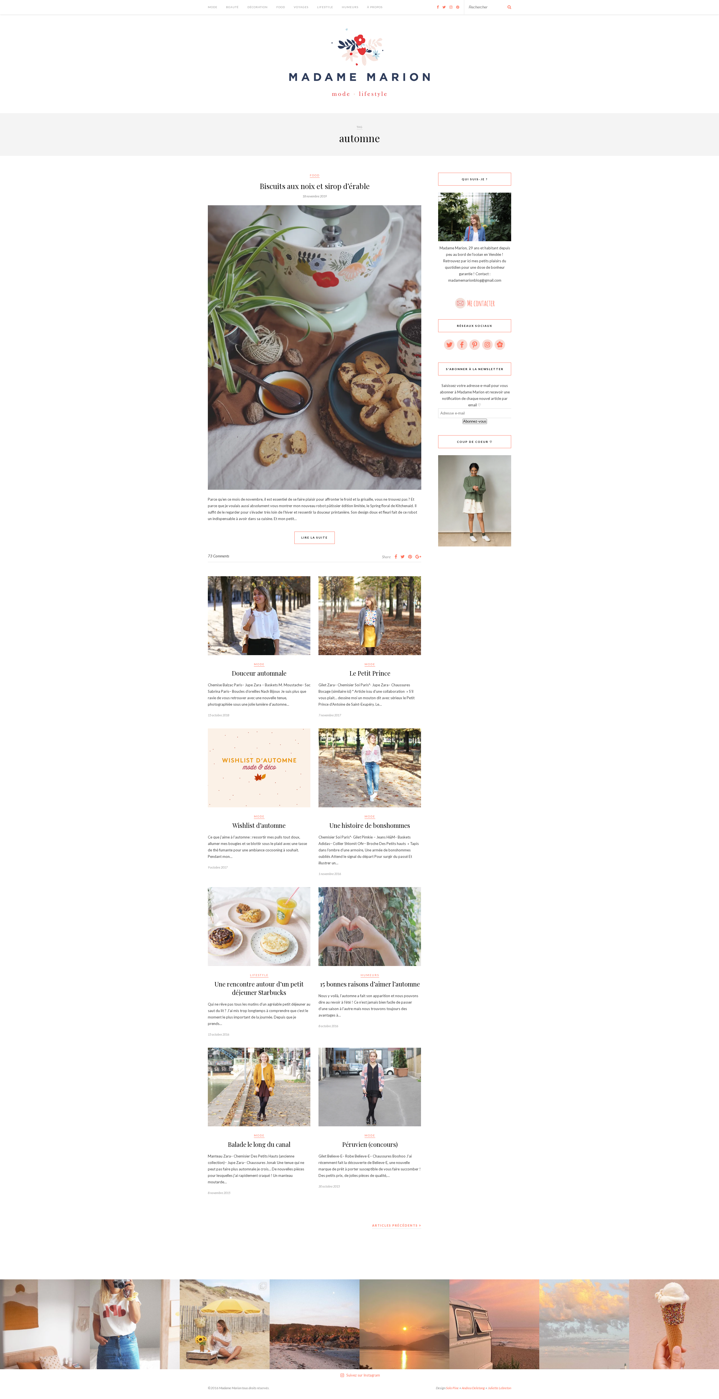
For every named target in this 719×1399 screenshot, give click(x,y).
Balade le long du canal (259, 1144)
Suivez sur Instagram (363, 1375)
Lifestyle (325, 7)
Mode (212, 7)
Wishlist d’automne (259, 825)
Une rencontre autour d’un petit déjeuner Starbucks (259, 988)
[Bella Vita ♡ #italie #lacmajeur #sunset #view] (404, 1324)
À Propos (375, 7)
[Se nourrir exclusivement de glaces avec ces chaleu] (674, 1324)
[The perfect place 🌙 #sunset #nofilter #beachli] (494, 1324)
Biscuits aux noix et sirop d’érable (315, 186)
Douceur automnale (259, 673)
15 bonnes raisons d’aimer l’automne (370, 984)
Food (280, 7)
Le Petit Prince (369, 673)
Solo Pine (452, 1388)
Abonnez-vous (474, 421)
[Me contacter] (474, 301)
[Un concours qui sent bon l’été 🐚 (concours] (225, 1324)
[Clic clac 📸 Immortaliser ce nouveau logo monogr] (135, 1324)
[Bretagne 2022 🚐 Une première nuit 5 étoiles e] (315, 1324)
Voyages (301, 7)
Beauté (232, 7)
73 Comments (218, 556)
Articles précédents (395, 1225)
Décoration (257, 7)
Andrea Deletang (473, 1388)
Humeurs (350, 7)
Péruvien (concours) (370, 1144)
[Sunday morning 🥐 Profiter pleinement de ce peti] (45, 1324)
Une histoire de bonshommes (369, 825)
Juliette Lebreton (499, 1388)
